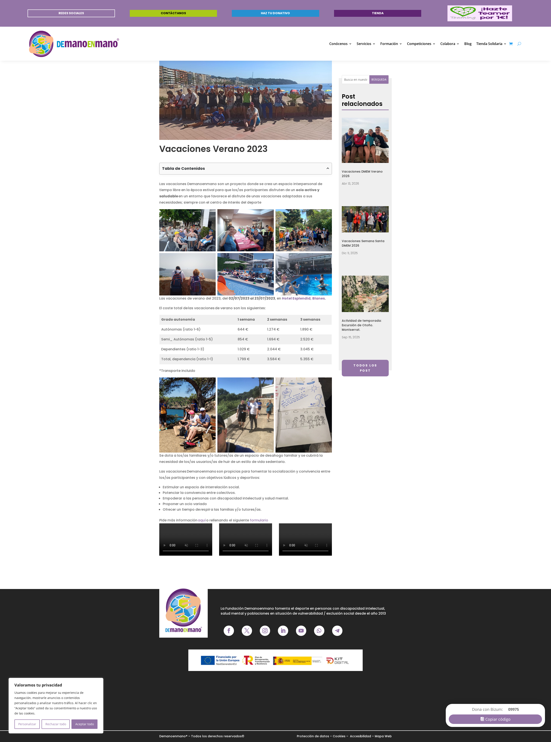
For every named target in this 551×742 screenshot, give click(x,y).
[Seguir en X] (247, 631)
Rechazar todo (55, 724)
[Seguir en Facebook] (229, 631)
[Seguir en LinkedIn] (283, 631)
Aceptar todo (84, 724)
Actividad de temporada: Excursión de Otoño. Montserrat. (361, 325)
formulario (259, 520)
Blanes (318, 298)
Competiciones (419, 43)
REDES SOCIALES (71, 13)
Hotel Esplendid (296, 298)
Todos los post (365, 368)
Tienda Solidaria (489, 43)
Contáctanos (173, 13)
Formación (389, 43)
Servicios (364, 43)
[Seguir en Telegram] (337, 631)
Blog (468, 43)
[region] (56, 705)
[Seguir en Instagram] (265, 631)
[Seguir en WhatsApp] (319, 631)
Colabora (447, 43)
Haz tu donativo (275, 13)
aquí (202, 520)
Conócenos (338, 43)
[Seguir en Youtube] (301, 631)
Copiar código (498, 719)
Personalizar (27, 724)
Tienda (378, 13)
